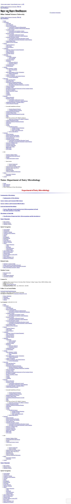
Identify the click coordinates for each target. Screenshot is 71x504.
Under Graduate (12, 57)
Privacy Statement (7, 296)
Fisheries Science (7, 223)
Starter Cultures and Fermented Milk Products (12, 200)
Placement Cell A (7, 272)
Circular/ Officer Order (11, 112)
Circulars (5, 234)
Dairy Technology (10, 51)
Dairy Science (6, 221)
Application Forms (10, 64)
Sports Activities (12, 165)
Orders (4, 235)
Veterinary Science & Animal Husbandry (15, 49)
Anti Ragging (6, 230)
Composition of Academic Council (16, 31)
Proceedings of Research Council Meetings (18, 36)
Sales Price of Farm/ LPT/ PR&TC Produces (18, 119)
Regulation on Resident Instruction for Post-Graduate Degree (19, 88)
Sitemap (5, 299)
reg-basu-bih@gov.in (11, 284)
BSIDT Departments (13, 73)
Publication (8, 122)
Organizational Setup (10, 41)
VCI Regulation (9, 66)
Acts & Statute (6, 229)
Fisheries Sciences (10, 52)
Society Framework (13, 164)
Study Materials (5, 219)
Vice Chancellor (9, 24)
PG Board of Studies (10, 89)
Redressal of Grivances (8, 258)
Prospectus (8, 61)
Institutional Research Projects (12, 111)
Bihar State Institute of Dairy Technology (15, 72)
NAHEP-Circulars (16, 129)
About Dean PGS (10, 81)
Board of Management (11, 26)
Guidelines (8, 94)
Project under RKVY (13, 131)
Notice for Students (10, 86)
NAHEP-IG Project (13, 126)
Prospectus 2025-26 (13, 62)
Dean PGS (5, 78)
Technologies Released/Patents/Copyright (15, 114)
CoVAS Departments (13, 77)
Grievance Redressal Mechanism (13, 171)
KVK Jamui (8, 149)
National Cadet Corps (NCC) (12, 167)
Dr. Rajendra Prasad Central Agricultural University (14, 266)
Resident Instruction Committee (16, 83)
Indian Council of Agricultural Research (12, 265)
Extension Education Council (12, 37)
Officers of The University (12, 42)
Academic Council (10, 29)
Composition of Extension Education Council (19, 38)
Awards (7, 92)
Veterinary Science (7, 224)
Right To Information (8, 252)
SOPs (7, 116)
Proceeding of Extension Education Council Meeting (20, 39)
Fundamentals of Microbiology (8, 195)
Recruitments (6, 237)
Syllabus (8, 93)
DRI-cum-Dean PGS (10, 79)
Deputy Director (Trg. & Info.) (12, 136)
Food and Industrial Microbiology (9, 206)
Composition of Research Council (16, 34)
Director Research (10, 97)
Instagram (14, 291)
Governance (6, 22)
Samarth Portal (6, 253)
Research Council (10, 33)
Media (4, 172)
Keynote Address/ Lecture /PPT (10, 254)
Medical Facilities (10, 170)
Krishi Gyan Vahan (10, 146)
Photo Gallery (6, 255)
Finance (5, 43)
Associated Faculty (10, 137)
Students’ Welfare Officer (11, 154)
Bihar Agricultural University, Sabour (11, 267)
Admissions (8, 56)
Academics (5, 48)
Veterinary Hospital (7, 242)
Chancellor (8, 23)
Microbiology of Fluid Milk (7, 213)
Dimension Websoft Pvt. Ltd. (20, 293)
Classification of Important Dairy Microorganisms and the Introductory (21, 216)
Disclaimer (5, 297)
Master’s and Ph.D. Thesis (12, 91)
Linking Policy (6, 298)
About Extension (10, 134)
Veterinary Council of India (9, 263)
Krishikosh (8, 247)
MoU (7, 115)
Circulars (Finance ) (10, 44)
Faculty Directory (7, 240)
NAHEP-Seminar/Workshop (18, 127)
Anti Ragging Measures (8, 275)
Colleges (5, 67)
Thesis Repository (10, 248)
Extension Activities (10, 144)
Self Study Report (10, 53)
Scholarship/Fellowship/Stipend (13, 156)
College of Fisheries (10, 74)
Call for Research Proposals (12, 103)
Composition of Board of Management (17, 27)
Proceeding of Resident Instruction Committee (19, 84)
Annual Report (9, 249)
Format (7, 124)
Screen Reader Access (16, 4)
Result (4, 238)
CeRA (7, 245)
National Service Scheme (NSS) (13, 166)
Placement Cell (9, 169)
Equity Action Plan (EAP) (17, 130)
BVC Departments (13, 69)
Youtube (10, 291)
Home (4, 21)
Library (5, 243)
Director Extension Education (12, 135)
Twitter (6, 291)
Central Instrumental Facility (12, 120)
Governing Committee (8, 276)
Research (5, 96)
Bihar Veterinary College (11, 68)
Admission (5, 54)
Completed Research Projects (15, 110)
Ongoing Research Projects (15, 109)
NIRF (10, 71)
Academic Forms (10, 87)
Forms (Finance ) (10, 47)
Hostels (7, 157)
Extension (5, 132)
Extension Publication (11, 145)
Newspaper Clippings (11, 174)
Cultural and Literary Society (12, 158)
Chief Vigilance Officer (8, 250)
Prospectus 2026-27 (13, 63)
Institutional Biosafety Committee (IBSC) (15, 102)
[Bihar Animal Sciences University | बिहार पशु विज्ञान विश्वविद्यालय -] (11, 8)
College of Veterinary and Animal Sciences (15, 76)
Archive (8, 125)
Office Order (9, 46)
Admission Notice (10, 59)
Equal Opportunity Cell (8, 257)
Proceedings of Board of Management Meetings (19, 28)
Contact (5, 176)
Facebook (3, 291)
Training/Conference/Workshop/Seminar (15, 121)
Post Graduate (12, 58)
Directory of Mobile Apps (11, 143)
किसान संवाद (8, 148)
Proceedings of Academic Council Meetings (18, 32)
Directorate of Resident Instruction (13, 82)
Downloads (5, 239)
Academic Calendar (7, 232)
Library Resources (10, 244)
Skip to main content (5, 4)
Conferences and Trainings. (9, 233)
